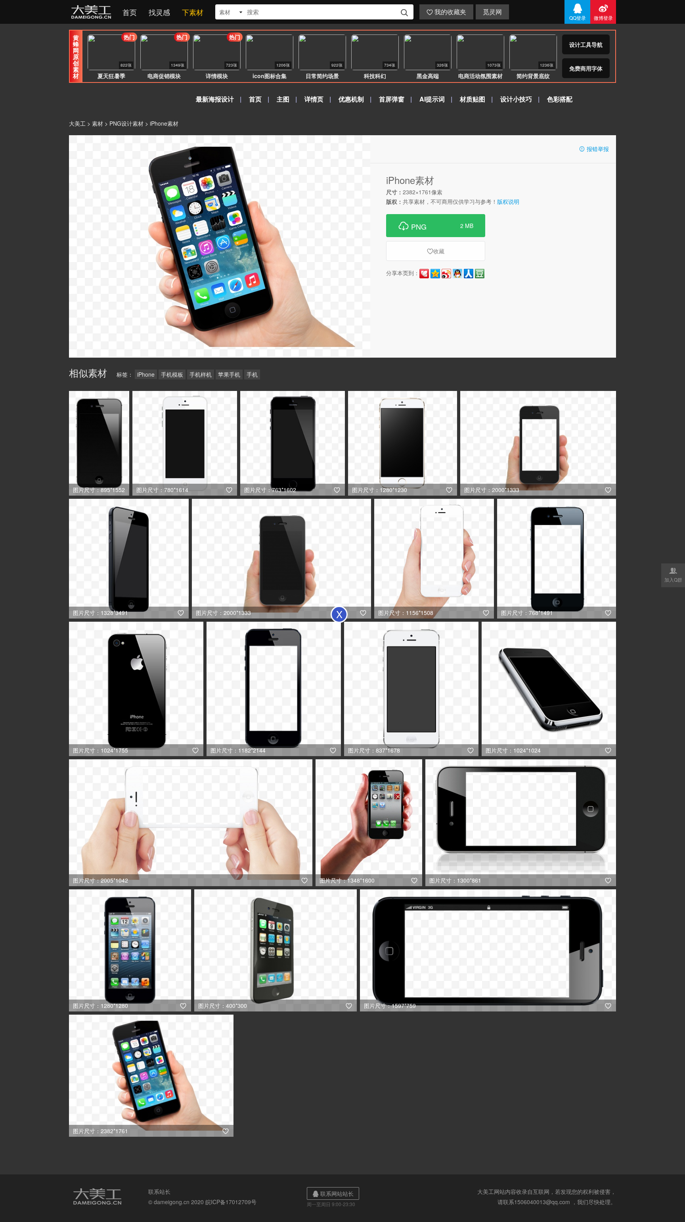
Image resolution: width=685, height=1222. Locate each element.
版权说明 (508, 201)
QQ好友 (457, 273)
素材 (97, 123)
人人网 (468, 273)
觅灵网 (492, 11)
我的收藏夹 (446, 11)
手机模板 (172, 374)
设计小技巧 (516, 98)
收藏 (435, 251)
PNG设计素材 (126, 123)
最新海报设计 (215, 98)
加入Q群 (673, 574)
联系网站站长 (333, 1193)
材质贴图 (472, 98)
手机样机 (200, 374)
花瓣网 (424, 273)
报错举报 (594, 149)
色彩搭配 (559, 98)
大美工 (93, 12)
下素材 (192, 12)
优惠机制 (351, 98)
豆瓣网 (479, 273)
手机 (252, 374)
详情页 (313, 98)
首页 (129, 12)
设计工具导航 (586, 44)
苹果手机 (229, 374)
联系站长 (159, 1191)
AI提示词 (432, 98)
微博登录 (603, 12)
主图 (283, 98)
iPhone (146, 374)
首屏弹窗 (391, 98)
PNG (435, 226)
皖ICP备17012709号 (230, 1202)
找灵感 (159, 12)
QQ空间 (435, 273)
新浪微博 (446, 273)
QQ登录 (577, 12)
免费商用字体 (586, 68)
